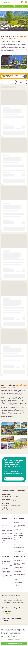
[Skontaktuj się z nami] (14, 6)
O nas (3, 521)
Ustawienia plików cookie (14, 639)
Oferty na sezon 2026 (7, 566)
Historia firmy (5, 528)
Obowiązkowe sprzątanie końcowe (19, 530)
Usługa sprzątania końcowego (18, 568)
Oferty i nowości (6, 559)
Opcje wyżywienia (18, 585)
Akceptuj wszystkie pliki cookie (14, 643)
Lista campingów (6, 536)
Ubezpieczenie (18, 571)
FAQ (15, 544)
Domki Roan (5, 568)
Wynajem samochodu (19, 574)
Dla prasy (4, 543)
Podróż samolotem (19, 577)
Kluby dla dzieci (18, 582)
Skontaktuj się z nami (10, 478)
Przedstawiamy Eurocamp (5, 524)
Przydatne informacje (19, 542)
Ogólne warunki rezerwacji (18, 521)
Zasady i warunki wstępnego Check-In (19, 534)
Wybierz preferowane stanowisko (19, 563)
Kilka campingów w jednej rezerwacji (6, 571)
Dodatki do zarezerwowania (18, 559)
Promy (16, 579)
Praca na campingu (7, 530)
